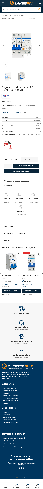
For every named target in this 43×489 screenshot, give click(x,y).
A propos (6, 412)
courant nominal (10, 159)
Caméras (6, 403)
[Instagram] (21, 468)
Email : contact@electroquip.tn (13, 447)
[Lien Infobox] (21, 311)
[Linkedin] (23, 468)
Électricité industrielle (19, 15)
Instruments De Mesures (10, 400)
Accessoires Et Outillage (10, 398)
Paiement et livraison (9, 419)
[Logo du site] (21, 3)
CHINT (4, 278)
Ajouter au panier (26, 166)
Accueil (5, 15)
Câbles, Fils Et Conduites (10, 395)
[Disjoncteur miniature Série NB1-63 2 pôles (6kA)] (31, 262)
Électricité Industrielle (9, 388)
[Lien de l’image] (17, 366)
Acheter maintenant (21, 171)
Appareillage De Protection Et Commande (18, 18)
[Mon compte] (40, 3)
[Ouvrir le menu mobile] (3, 3)
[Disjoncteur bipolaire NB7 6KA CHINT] (11, 262)
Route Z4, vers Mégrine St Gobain (14, 438)
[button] (4, 46)
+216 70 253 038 (8, 444)
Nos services (7, 414)
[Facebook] (19, 468)
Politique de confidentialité (11, 422)
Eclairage (6, 393)
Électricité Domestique (10, 390)
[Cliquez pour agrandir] (5, 64)
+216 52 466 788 (8, 441)
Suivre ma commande (9, 417)
